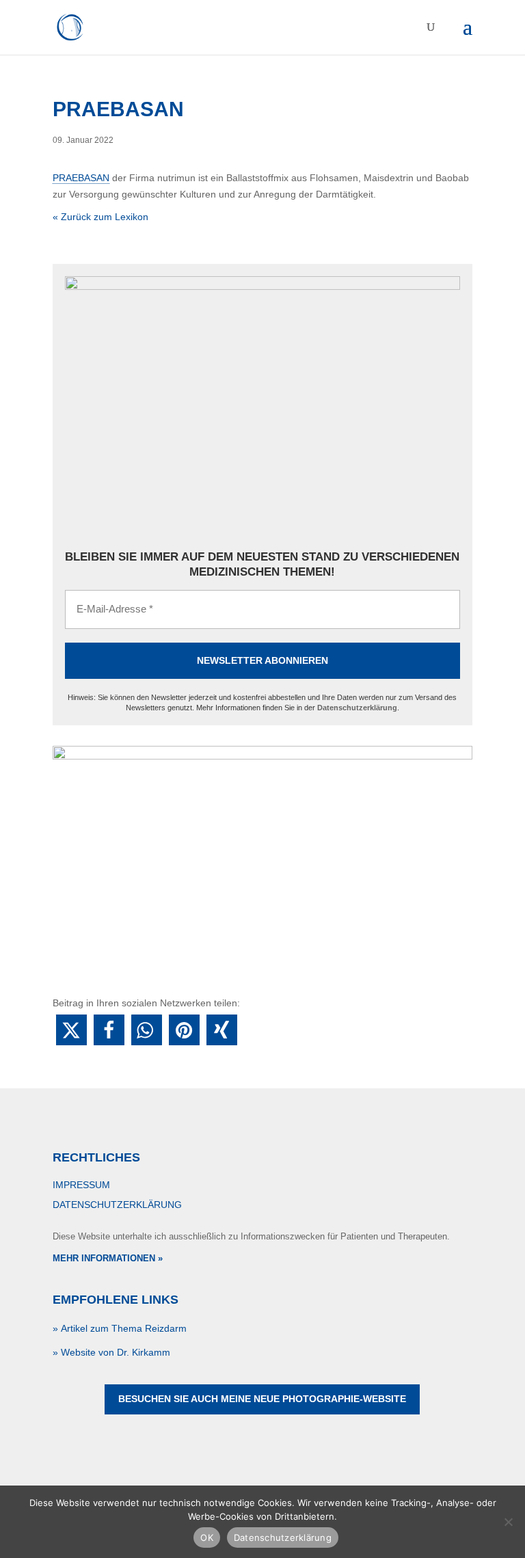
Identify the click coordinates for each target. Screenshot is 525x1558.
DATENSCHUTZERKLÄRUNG (117, 1204)
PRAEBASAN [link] (81, 177)
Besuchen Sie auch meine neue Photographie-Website (262, 1398)
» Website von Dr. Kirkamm (111, 1352)
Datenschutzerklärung (357, 707)
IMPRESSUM (81, 1184)
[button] (71, 1030)
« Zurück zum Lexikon (100, 216)
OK (206, 1537)
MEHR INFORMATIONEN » (108, 1258)
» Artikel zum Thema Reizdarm (120, 1328)
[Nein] (508, 1522)
